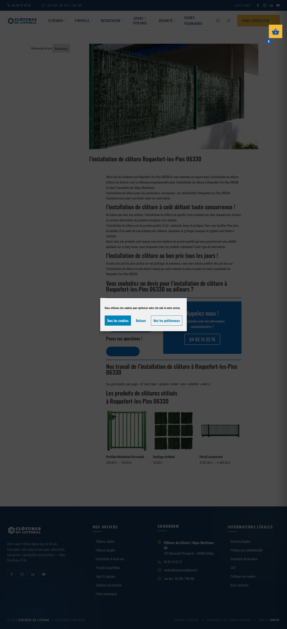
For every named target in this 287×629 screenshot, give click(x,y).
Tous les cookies (117, 320)
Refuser (141, 320)
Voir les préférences (166, 320)
